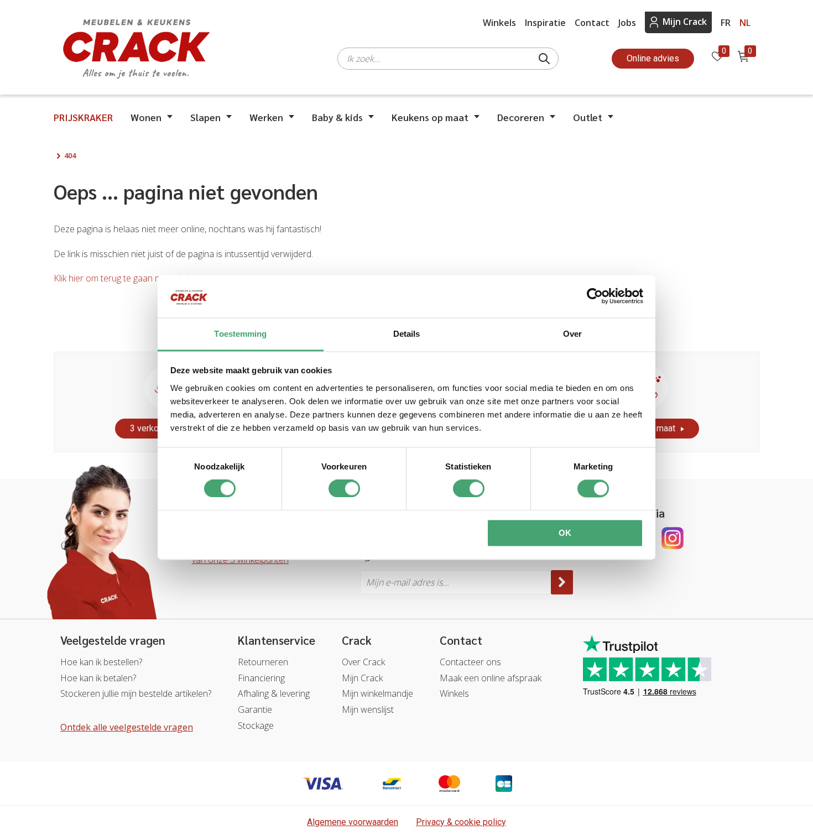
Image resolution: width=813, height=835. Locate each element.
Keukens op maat (430, 117)
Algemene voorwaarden (352, 822)
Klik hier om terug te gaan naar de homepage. (142, 278)
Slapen (205, 117)
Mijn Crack (685, 21)
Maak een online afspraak (490, 678)
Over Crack (363, 662)
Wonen (146, 117)
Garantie (255, 709)
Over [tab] (572, 333)
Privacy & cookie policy (461, 822)
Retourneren (263, 662)
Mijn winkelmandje (377, 693)
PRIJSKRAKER (83, 117)
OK (565, 532)
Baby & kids (337, 117)
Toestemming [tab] (240, 333)
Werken (266, 117)
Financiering (261, 678)
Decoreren (520, 117)
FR (726, 23)
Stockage (256, 725)
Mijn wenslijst (368, 709)
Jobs (627, 23)
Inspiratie (545, 23)
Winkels (499, 23)
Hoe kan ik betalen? (98, 678)
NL (745, 23)
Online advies (653, 58)
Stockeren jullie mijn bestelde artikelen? (135, 693)
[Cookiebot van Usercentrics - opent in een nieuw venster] (594, 296)
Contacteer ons (470, 662)
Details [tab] (406, 333)
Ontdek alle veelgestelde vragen (126, 727)
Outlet (587, 117)
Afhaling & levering (274, 693)
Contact (592, 23)
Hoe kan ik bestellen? (101, 662)
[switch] (344, 489)
